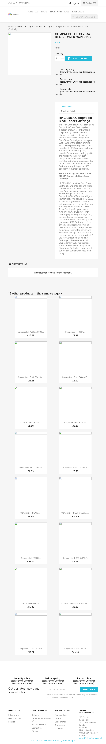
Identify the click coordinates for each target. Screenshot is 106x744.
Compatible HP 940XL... (30, 513)
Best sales (13, 722)
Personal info (61, 715)
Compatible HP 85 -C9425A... (30, 377)
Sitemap (35, 731)
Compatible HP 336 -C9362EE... (75, 603)
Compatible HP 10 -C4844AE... (75, 377)
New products (14, 718)
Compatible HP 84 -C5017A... (75, 422)
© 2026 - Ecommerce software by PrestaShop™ (53, 740)
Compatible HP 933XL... (75, 332)
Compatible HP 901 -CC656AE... (75, 513)
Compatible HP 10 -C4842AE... (31, 467)
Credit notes (60, 722)
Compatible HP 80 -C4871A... (75, 648)
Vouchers (59, 728)
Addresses (60, 725)
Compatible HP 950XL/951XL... (31, 332)
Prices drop (13, 715)
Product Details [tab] (68, 111)
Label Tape (78, 11)
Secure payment (39, 724)
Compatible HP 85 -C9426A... (30, 648)
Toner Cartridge (37, 11)
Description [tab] (66, 106)
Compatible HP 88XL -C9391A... (75, 467)
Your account (63, 710)
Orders (58, 718)
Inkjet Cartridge (59, 11)
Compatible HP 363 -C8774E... (75, 558)
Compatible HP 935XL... (31, 422)
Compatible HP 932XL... (31, 558)
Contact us (37, 728)
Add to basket (78, 58)
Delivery (35, 715)
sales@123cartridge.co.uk (90, 738)
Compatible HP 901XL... (31, 603)
